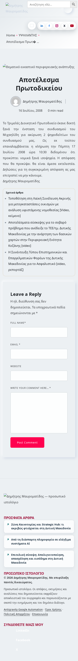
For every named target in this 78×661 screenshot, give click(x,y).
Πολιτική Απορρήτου (17, 614)
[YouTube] (72, 25)
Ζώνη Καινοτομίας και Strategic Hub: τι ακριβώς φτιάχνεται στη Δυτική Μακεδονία (41, 526)
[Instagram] (57, 25)
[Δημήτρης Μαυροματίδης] (24, 8)
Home (10, 35)
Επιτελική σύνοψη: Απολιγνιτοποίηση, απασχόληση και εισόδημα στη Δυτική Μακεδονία (37, 558)
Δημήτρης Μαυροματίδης (42, 101)
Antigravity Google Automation (23, 609)
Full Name (18, 323)
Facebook (23, 640)
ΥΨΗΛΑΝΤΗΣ (28, 35)
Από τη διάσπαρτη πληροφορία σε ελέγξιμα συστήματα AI (41, 541)
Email (15, 344)
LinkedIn (22, 630)
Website (15, 366)
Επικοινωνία (40, 614)
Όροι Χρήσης (53, 609)
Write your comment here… (30, 388)
